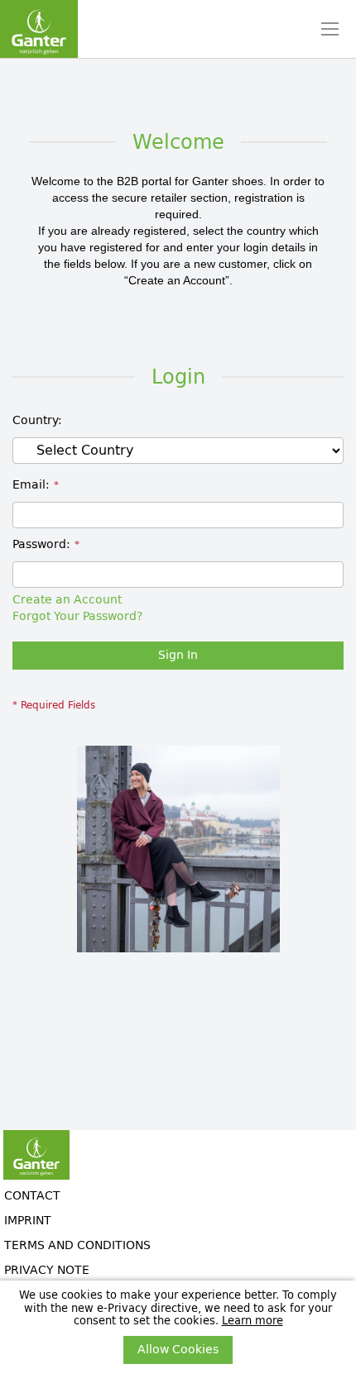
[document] (178, 1326)
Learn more (252, 1320)
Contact (32, 1196)
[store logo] (39, 29)
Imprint (27, 1221)
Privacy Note (46, 1270)
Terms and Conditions (77, 1245)
